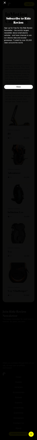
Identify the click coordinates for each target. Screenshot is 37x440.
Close (18, 87)
